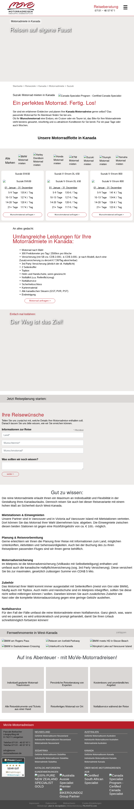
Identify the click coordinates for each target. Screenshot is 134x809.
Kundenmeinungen (46, 772)
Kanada (42, 86)
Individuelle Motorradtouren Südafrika (51, 758)
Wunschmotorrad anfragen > (22, 215)
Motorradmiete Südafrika (46, 762)
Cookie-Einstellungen (91, 803)
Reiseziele (30, 86)
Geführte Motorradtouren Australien (100, 736)
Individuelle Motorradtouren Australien (101, 739)
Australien (91, 732)
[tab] (67, 633)
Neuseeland (42, 732)
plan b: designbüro (57, 806)
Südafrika (41, 750)
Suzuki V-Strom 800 (111, 173)
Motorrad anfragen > (40, 300)
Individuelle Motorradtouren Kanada (100, 758)
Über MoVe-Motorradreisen (102, 768)
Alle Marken (10, 160)
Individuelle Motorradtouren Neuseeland (53, 739)
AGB (86, 772)
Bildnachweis (69, 803)
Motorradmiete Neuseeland (47, 743)
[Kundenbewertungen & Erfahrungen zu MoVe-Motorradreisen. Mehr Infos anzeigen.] (13, 767)
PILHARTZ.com (90, 806)
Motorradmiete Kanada (94, 762)
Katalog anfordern (47, 768)
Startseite (18, 86)
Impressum (34, 803)
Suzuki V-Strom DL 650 (67, 173)
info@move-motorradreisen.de (12, 751)
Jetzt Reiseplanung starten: (27, 399)
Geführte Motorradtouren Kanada (99, 754)
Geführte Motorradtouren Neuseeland (51, 736)
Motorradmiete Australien (95, 743)
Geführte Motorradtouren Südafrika (50, 754)
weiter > (10, 474)
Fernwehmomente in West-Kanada (32, 633)
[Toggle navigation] (126, 7)
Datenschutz (51, 803)
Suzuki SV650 (22, 173)
